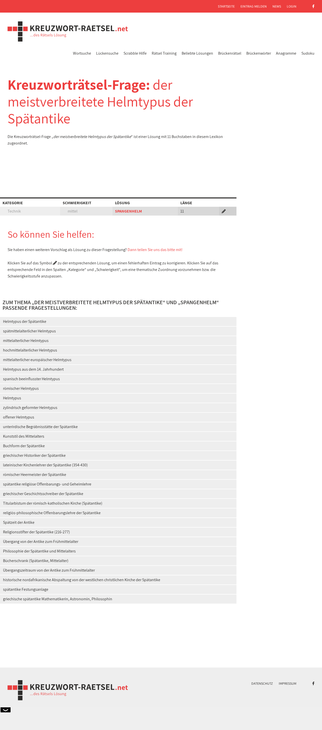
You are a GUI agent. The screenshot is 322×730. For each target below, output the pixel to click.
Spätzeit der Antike (18, 522)
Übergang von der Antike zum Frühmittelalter (40, 541)
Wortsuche (82, 53)
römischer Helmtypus (21, 388)
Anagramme (286, 53)
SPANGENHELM (128, 211)
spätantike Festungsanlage (25, 589)
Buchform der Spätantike (24, 445)
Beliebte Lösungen (197, 53)
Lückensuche (107, 53)
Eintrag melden (253, 6)
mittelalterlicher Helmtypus (26, 340)
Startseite (226, 6)
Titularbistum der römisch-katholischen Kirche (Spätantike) (52, 503)
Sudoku (307, 53)
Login (291, 6)
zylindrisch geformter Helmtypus (30, 407)
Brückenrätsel (229, 53)
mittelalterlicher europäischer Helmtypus (37, 359)
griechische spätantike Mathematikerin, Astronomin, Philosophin (57, 599)
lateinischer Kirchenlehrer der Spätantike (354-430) (45, 465)
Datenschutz (262, 683)
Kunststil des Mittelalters (23, 436)
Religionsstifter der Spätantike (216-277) (36, 532)
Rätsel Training (164, 53)
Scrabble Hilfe (135, 53)
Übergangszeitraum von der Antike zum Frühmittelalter (49, 570)
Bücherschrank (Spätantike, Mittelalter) (35, 560)
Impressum (287, 683)
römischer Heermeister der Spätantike (34, 474)
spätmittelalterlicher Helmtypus (29, 331)
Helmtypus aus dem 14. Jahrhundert (33, 369)
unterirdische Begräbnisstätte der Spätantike (40, 426)
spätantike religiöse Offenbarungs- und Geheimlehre (47, 484)
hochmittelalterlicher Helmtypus (30, 350)
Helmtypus (12, 398)
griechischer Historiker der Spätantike (34, 455)
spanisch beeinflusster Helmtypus (31, 378)
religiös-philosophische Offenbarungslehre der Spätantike (52, 512)
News (276, 6)
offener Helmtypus (18, 417)
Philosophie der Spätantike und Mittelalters (39, 551)
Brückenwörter (258, 53)
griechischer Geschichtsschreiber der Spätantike (43, 493)
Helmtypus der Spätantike (24, 321)
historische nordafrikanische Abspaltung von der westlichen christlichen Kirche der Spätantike (81, 579)
